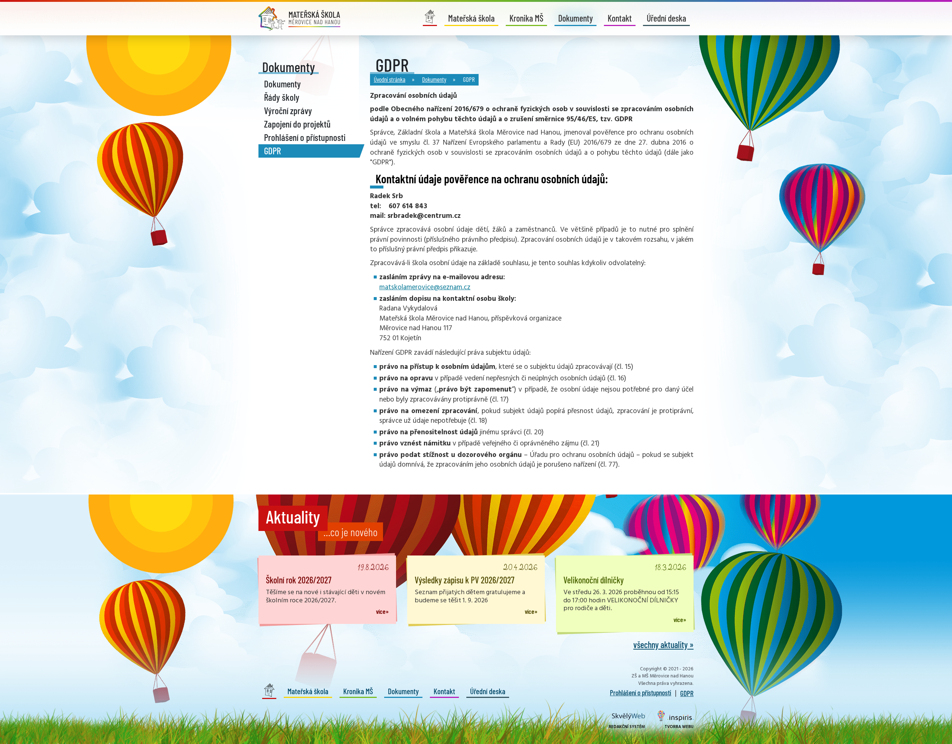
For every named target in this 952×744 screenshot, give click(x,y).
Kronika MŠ (526, 18)
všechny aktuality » (663, 644)
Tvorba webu (679, 727)
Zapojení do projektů (297, 123)
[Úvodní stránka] (299, 18)
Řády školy (281, 97)
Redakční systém (627, 727)
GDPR (272, 150)
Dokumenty (575, 18)
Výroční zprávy (288, 110)
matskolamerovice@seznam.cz (424, 287)
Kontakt (620, 18)
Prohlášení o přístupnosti (304, 137)
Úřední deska (666, 18)
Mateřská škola (471, 18)
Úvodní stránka (389, 79)
